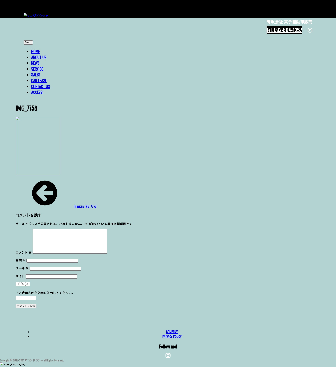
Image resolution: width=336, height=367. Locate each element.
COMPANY (172, 331)
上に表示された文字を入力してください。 (45, 292)
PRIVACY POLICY (172, 336)
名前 (21, 260)
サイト (20, 276)
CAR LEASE (39, 80)
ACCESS (37, 92)
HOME (35, 51)
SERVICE (37, 69)
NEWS (35, 63)
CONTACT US (40, 86)
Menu (28, 42)
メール (22, 268)
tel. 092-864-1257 (284, 30)
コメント (24, 252)
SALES (35, 75)
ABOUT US (38, 57)
